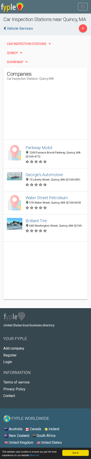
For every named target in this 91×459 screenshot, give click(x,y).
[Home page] (12, 6)
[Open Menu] (83, 6)
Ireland (53, 429)
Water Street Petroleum (47, 197)
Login (7, 362)
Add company (13, 348)
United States (51, 442)
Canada (35, 429)
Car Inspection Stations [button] (26, 44)
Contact (9, 396)
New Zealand (18, 436)
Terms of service (16, 382)
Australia (15, 429)
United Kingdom (20, 442)
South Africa (45, 436)
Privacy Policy (14, 389)
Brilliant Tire (36, 220)
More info (34, 455)
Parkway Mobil (39, 147)
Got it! (75, 452)
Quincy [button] (12, 53)
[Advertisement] (40, 111)
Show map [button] (15, 62)
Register (10, 355)
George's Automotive (44, 174)
